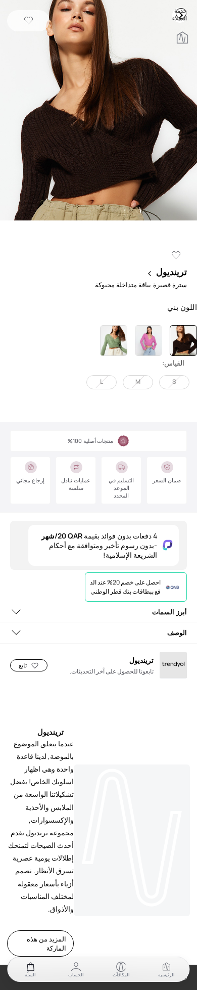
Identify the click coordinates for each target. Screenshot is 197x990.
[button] (98, 111)
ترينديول (171, 271)
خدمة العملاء (181, 13)
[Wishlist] (28, 21)
